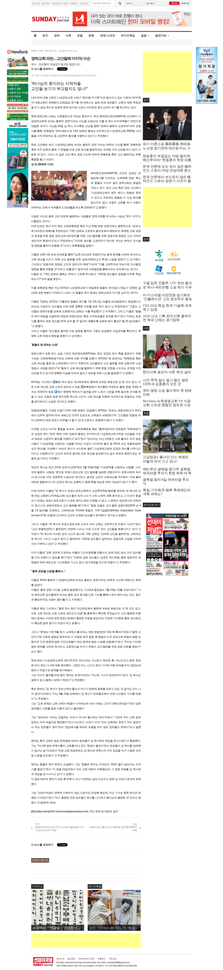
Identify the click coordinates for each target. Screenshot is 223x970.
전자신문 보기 (151, 504)
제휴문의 (74, 3)
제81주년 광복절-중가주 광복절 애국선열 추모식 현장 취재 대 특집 (167, 473)
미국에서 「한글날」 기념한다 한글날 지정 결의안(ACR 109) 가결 (58, 928)
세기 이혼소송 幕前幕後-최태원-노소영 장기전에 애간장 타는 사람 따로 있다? (167, 148)
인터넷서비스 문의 (60, 3)
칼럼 (144, 35)
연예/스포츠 (107, 35)
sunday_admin (74, 75)
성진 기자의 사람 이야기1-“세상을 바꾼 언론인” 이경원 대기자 (115, 928)
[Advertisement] (90, 940)
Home (34, 50)
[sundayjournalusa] (51, 19)
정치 (45, 35)
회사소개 (36, 3)
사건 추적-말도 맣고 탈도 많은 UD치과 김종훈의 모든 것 (165, 382)
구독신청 (84, 3)
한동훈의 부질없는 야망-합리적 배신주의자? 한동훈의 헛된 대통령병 (167, 160)
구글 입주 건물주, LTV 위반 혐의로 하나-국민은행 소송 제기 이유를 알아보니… (167, 287)
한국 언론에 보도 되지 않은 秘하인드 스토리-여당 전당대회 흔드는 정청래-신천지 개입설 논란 (167, 170)
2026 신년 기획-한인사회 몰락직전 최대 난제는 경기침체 (167, 318)
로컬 (80, 35)
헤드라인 (92, 75)
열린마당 (160, 35)
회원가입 (185, 3)
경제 (57, 35)
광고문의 (46, 3)
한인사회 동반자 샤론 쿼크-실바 (167, 372)
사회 (68, 35)
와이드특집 (128, 35)
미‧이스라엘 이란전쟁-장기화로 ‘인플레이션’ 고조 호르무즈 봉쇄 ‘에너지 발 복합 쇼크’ (167, 299)
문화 (91, 35)
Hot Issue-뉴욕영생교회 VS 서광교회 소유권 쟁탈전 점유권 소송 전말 (167, 405)
